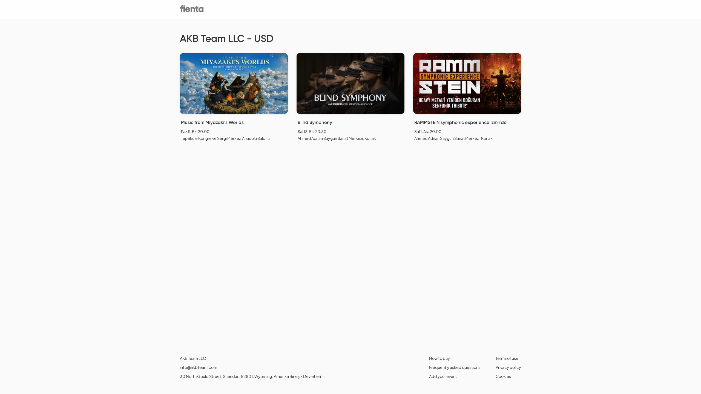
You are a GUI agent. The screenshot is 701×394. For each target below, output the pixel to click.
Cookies (503, 376)
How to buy (439, 358)
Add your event (443, 376)
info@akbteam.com (198, 367)
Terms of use (507, 358)
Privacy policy (508, 367)
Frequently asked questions (454, 367)
